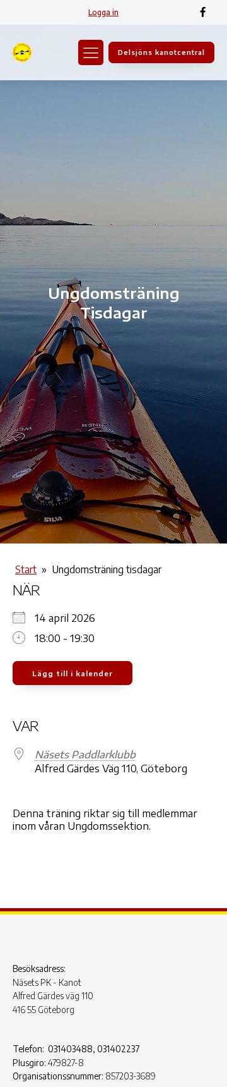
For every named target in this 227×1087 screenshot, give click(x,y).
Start (26, 569)
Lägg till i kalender (72, 673)
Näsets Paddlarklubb (85, 754)
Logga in (103, 12)
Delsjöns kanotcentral (161, 52)
